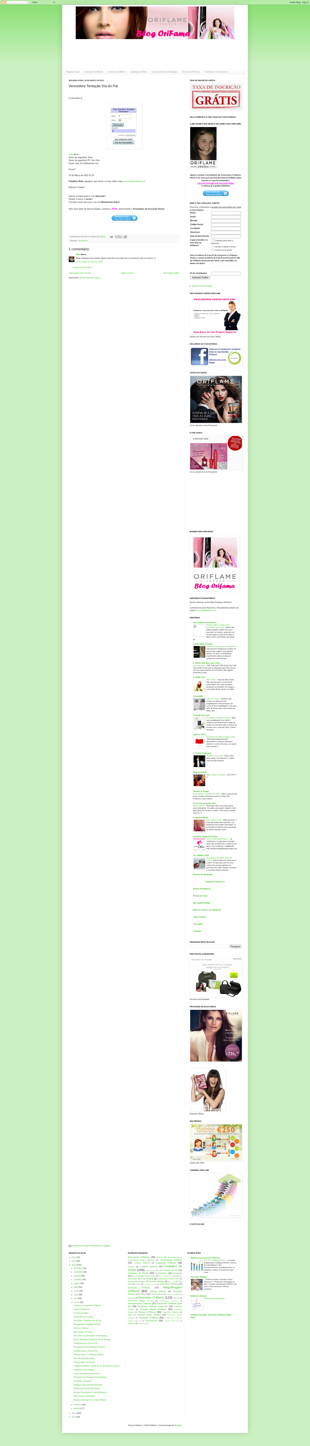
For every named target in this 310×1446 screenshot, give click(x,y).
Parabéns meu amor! (215, 756)
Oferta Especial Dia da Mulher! (86, 1388)
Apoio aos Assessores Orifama (205, 1258)
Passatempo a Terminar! (84, 1362)
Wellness (131, 1323)
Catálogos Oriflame (165, 1262)
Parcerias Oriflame (151, 1297)
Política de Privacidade (202, 286)
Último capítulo (199, 806)
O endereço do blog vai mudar (219, 718)
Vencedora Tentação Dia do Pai (87, 1320)
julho (76, 1287)
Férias (137, 1284)
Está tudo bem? (199, 665)
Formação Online (150, 1284)
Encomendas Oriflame (136, 1281)
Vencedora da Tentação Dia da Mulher (90, 1377)
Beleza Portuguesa (202, 889)
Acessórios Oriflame (138, 1257)
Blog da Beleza (200, 772)
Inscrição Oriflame (93, 71)
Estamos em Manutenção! (214, 1298)
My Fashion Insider (201, 903)
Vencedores (83, 241)
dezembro (78, 1268)
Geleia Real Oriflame (169, 1284)
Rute (71, 154)
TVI (139, 1321)
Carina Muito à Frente (203, 644)
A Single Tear (199, 677)
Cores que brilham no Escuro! (86, 1373)
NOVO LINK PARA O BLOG (218, 839)
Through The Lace (201, 715)
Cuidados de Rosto (138, 1273)
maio (76, 1295)
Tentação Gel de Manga (83, 1370)
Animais (160, 1257)
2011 (74, 1413)
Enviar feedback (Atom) (90, 278)
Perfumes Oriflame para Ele (152, 1306)
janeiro (77, 1408)
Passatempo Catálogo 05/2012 (87, 1324)
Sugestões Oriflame (171, 1312)
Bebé (153, 1260)
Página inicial (127, 273)
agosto (77, 1283)
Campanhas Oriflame (171, 1260)
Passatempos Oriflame (139, 1303)
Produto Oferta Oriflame (153, 1309)
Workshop (142, 1323)
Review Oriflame (147, 1312)
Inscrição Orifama (199, 1277)
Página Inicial (73, 71)
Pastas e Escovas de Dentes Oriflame (89, 1400)
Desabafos (177, 1273)
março (77, 1302)
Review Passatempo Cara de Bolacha (90, 1392)
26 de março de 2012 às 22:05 (89, 262)
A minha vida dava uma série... (207, 663)
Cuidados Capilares (149, 1266)
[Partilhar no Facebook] (125, 236)
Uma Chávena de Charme (205, 622)
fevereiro (78, 1405)
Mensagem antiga (171, 273)
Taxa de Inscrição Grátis (83, 1358)
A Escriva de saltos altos (204, 803)
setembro (78, 1279)
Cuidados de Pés (170, 1270)
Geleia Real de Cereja (83, 1317)
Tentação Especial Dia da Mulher (88, 1385)
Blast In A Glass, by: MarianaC (207, 910)
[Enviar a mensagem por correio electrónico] (111, 237)
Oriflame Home (157, 1294)
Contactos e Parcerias (216, 71)
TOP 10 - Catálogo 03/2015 (215, 1260)
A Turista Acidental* (202, 753)
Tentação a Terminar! (82, 1381)
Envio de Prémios (191, 71)
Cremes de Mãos (80, 1313)
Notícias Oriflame (158, 1291)
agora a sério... (200, 734)
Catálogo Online (138, 71)
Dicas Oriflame (147, 1279)
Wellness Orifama (199, 1296)
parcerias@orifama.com (134, 181)
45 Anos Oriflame (80, 1328)
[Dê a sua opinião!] (119, 236)
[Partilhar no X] (122, 236)
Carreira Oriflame (117, 71)
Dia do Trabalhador (166, 1276)
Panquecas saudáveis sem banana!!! (221, 646)
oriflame (142, 1294)
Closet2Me (198, 696)
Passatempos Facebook (168, 1301)
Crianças (131, 1267)
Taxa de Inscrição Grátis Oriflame (144, 1315)
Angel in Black (199, 917)
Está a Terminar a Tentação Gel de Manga (91, 1339)
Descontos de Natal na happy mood (221, 737)
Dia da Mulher (149, 1276)
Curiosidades (161, 1273)
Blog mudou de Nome (83, 1332)
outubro (77, 1276)
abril (76, 1298)
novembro (78, 1272)
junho (76, 1291)
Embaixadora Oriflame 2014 (168, 1279)
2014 (74, 1257)
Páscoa (176, 1298)
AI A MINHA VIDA (201, 855)
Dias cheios (211, 680)
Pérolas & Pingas (201, 791)
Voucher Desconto (172, 1321)
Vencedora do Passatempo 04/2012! (89, 1347)
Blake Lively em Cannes (216, 775)
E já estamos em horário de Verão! (207, 794)
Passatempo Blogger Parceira (141, 1301)
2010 (74, 1417)
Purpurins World (200, 817)
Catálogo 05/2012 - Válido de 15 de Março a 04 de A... (97, 1366)
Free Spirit (198, 924)
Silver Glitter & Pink (214, 820)
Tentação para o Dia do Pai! (85, 1343)
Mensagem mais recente (80, 273)
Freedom (197, 931)
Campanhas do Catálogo (164, 71)
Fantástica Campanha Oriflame (87, 1305)
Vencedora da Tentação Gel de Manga (90, 1336)
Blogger (178, 1425)
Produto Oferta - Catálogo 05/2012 (88, 1354)
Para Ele (131, 1298)
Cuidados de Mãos (152, 1270)
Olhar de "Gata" (213, 699)
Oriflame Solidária (173, 1294)
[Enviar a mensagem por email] (116, 236)
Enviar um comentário (82, 267)
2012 (74, 1265)
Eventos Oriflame (156, 1281)
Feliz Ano (171, 1281)
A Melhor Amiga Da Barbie (205, 836)
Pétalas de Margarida (203, 874)
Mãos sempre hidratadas (84, 1396)
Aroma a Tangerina (81, 1309)
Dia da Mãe (136, 1276)
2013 (74, 1261)
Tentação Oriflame (148, 1317)
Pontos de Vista (200, 896)
